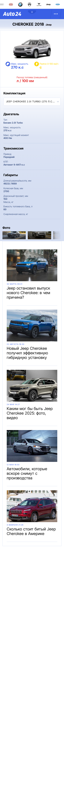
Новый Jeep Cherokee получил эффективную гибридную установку (27, 353)
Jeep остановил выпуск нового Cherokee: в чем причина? (28, 293)
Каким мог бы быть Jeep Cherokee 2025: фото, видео (30, 413)
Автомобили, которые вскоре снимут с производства (27, 473)
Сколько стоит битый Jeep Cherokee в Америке (31, 531)
